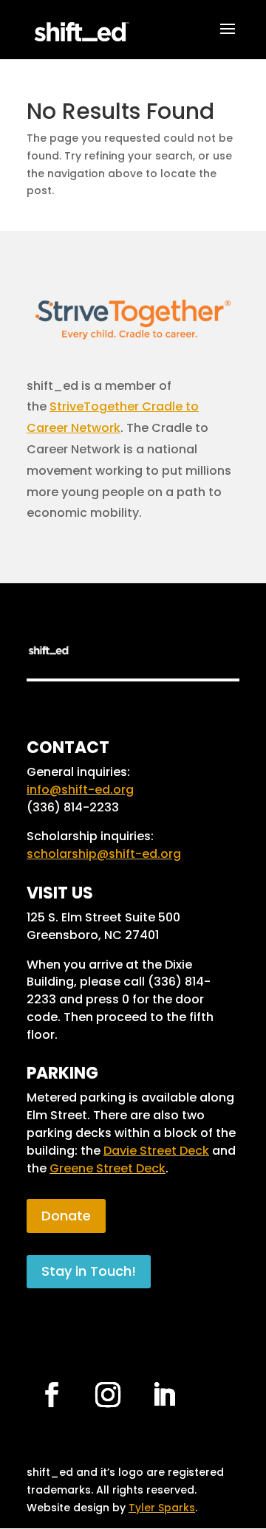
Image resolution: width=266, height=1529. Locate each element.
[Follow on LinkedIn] (164, 1395)
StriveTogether (94, 406)
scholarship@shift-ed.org (104, 853)
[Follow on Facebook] (52, 1395)
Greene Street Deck (108, 1168)
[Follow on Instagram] (108, 1395)
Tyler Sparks (162, 1507)
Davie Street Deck (156, 1150)
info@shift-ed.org (80, 789)
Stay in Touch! (88, 1271)
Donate (66, 1215)
